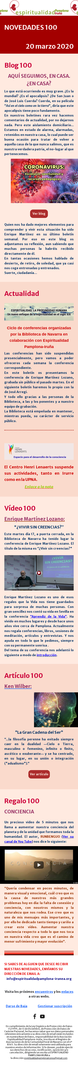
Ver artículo (39, 774)
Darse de (13, 1006)
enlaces (67, 992)
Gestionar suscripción (55, 1006)
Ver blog (39, 214)
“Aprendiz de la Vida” (48, 616)
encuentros (44, 992)
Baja (23, 1006)
